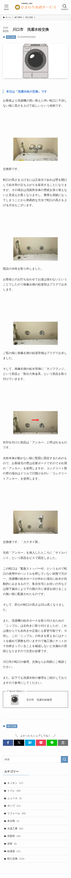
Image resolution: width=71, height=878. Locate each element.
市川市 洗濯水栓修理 (39, 699)
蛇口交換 (11, 37)
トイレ (14, 790)
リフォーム (16, 813)
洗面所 (14, 835)
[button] (8, 743)
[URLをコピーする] (63, 743)
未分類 (13, 820)
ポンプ (14, 805)
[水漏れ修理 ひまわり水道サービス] (35, 7)
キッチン (15, 783)
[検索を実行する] (64, 759)
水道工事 (15, 828)
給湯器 (14, 851)
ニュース (14, 798)
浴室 (12, 843)
